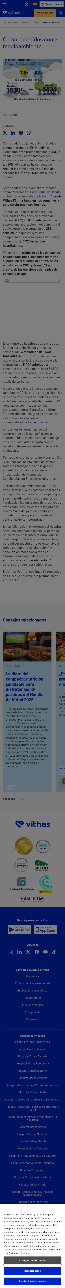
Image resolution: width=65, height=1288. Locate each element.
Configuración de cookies (32, 1260)
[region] (32, 1246)
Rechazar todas (32, 1271)
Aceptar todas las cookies (32, 1281)
